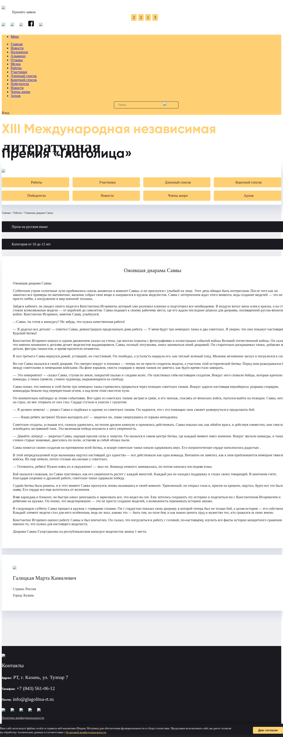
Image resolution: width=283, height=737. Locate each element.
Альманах (18, 56)
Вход (5, 113)
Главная (17, 44)
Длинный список (24, 76)
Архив (16, 96)
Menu (15, 36)
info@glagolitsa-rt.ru (33, 699)
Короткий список (24, 80)
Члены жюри (20, 92)
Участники (19, 72)
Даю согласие (268, 730)
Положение (19, 52)
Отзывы (17, 60)
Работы (16, 68)
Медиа (16, 64)
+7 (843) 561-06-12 (36, 688)
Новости (17, 48)
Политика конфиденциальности (23, 718)
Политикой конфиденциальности (86, 732)
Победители (20, 84)
